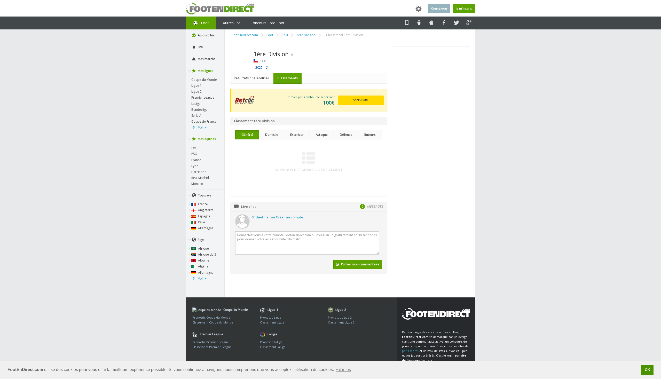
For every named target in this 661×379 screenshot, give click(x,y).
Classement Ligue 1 (273, 322)
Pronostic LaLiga (271, 342)
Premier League (202, 97)
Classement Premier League (212, 347)
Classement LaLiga (272, 347)
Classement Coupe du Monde (212, 322)
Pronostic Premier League (210, 342)
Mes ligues (205, 71)
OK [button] (647, 370)
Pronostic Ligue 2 (340, 317)
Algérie (202, 266)
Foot (204, 22)
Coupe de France (203, 121)
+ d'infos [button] (343, 369)
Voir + (202, 127)
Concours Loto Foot (267, 22)
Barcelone (198, 172)
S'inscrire (360, 100)
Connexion (439, 8)
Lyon (194, 166)
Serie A (196, 115)
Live (200, 47)
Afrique (203, 248)
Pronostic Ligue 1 (272, 317)
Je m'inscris (464, 8)
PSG (194, 154)
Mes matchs (206, 59)
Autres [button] (229, 22)
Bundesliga (199, 109)
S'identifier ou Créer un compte (277, 217)
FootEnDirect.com (245, 35)
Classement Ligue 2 (341, 322)
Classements (287, 78)
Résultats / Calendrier (251, 78)
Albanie (203, 260)
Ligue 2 (196, 91)
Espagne (203, 216)
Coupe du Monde (204, 79)
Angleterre (205, 210)
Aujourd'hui (206, 35)
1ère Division (306, 35)
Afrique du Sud (208, 254)
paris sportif (410, 351)
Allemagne (205, 228)
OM (193, 148)
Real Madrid (200, 178)
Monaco (197, 183)
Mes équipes (206, 139)
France (196, 160)
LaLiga (196, 103)
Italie (201, 222)
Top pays (204, 195)
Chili (285, 35)
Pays (200, 240)
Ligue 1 (196, 85)
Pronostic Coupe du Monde (211, 317)
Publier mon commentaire (359, 264)
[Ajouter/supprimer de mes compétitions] (292, 54)
